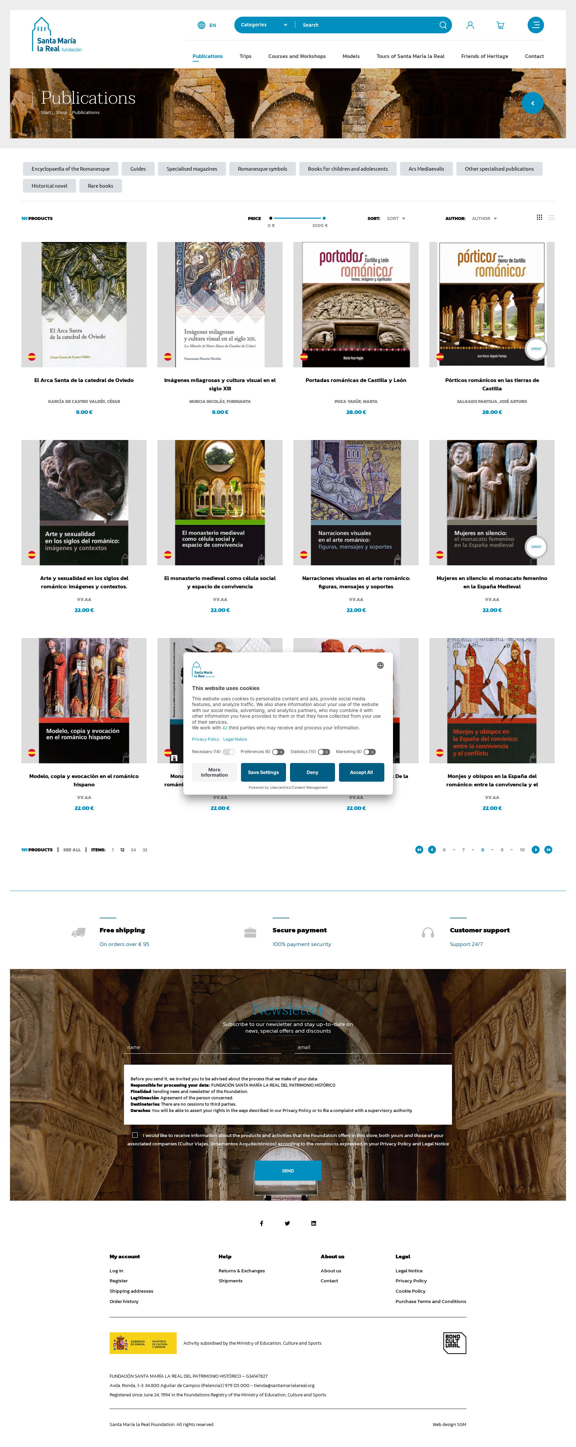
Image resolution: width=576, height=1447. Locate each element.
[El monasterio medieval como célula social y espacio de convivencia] (220, 502)
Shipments (231, 1280)
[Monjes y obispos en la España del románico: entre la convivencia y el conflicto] (492, 700)
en (212, 25)
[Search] (443, 25)
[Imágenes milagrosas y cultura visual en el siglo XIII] (220, 304)
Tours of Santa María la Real (411, 56)
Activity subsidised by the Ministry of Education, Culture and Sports (252, 1343)
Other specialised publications (499, 169)
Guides (138, 169)
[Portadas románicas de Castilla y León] (356, 304)
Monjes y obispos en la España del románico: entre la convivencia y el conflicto (492, 780)
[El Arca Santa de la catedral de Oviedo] (84, 304)
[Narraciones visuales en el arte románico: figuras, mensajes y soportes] (356, 502)
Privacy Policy (411, 1280)
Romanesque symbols (262, 169)
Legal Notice (409, 1270)
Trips (246, 56)
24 (133, 849)
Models (351, 56)
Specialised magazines (192, 169)
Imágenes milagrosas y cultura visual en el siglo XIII (220, 384)
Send (288, 1170)
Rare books (100, 186)
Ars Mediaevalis (426, 169)
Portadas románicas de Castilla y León (356, 380)
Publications (208, 56)
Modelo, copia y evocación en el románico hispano (84, 780)
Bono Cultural (454, 1343)
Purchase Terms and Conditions (431, 1301)
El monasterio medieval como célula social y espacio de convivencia (220, 582)
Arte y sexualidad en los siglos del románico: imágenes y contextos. (84, 582)
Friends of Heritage (484, 56)
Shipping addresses (131, 1291)
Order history (124, 1301)
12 (122, 849)
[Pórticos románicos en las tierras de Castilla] (492, 304)
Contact (534, 56)
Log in (116, 1270)
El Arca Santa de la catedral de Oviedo (84, 380)
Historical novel (49, 186)
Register (119, 1280)
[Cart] (500, 25)
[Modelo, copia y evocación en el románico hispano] (84, 700)
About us (331, 1270)
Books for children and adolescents (348, 169)
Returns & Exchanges (242, 1270)
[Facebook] (261, 1223)
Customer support (480, 930)
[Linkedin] (313, 1223)
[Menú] (536, 25)
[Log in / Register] (470, 25)
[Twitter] (287, 1223)
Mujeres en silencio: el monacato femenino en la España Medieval (492, 582)
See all (72, 849)
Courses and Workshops (297, 56)
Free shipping (122, 930)
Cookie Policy (411, 1291)
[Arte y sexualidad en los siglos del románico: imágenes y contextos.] (84, 502)
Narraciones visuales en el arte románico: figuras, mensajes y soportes (356, 582)
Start (46, 112)
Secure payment (300, 930)
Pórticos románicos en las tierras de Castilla (492, 384)
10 (522, 849)
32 (145, 849)
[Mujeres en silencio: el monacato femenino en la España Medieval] (492, 502)
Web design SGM (449, 1424)
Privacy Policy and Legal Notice (414, 1143)
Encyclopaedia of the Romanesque (71, 169)
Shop (61, 112)
